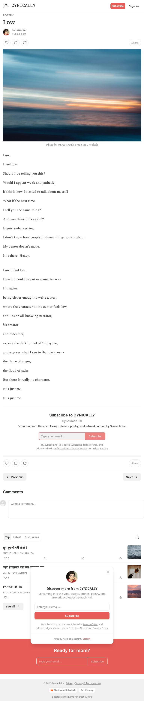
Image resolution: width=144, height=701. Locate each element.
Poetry (8, 15)
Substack (57, 696)
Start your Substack (65, 690)
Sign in (134, 6)
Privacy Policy (100, 628)
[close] (108, 572)
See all (10, 606)
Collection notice (92, 683)
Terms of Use (90, 624)
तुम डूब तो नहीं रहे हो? (15, 547)
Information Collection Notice (70, 628)
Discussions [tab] (32, 537)
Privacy (70, 683)
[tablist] (22, 537)
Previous (17, 477)
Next (129, 477)
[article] (72, 552)
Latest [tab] (17, 537)
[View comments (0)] (16, 42)
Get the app (87, 690)
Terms (78, 683)
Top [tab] (7, 537)
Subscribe (118, 6)
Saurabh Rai (19, 30)
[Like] (6, 42)
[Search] (137, 537)
